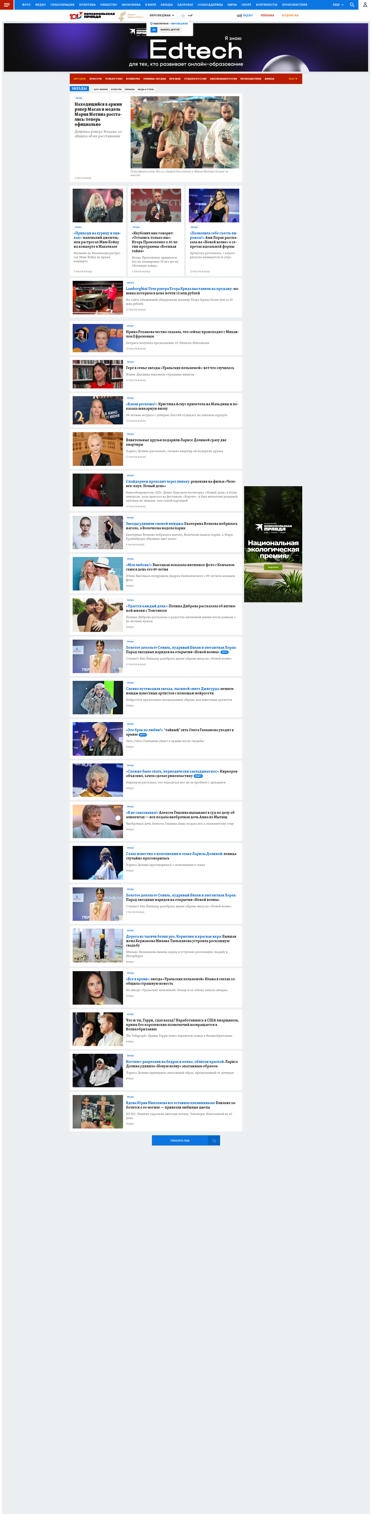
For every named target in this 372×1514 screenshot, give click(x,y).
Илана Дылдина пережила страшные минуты (160, 374)
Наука (232, 5)
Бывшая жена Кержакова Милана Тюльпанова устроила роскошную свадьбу (181, 941)
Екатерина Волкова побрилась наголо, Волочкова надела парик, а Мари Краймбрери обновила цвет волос (179, 537)
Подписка (290, 15)
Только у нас (114, 78)
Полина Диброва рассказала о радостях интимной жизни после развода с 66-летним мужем (181, 619)
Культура (116, 89)
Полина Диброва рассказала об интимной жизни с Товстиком (181, 608)
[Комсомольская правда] (92, 15)
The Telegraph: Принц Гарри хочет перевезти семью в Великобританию (179, 1036)
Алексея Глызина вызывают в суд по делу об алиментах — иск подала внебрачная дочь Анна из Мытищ (180, 814)
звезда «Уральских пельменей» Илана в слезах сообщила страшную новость (181, 981)
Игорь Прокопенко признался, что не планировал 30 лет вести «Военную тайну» (155, 261)
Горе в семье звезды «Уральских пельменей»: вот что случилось (180, 368)
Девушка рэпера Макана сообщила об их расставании (99, 133)
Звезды (167, 5)
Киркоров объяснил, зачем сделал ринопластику (181, 773)
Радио (248, 15)
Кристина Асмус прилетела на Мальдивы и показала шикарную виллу (182, 406)
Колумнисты (266, 5)
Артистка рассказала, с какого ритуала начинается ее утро (212, 255)
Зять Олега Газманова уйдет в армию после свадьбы (165, 741)
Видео (40, 5)
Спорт (246, 5)
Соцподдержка (210, 5)
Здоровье (185, 5)
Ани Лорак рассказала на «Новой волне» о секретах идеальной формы (214, 240)
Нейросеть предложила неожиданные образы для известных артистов (179, 700)
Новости (96, 78)
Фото (26, 5)
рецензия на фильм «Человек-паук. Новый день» (181, 483)
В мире (150, 5)
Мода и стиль (146, 89)
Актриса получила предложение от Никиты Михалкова (167, 343)
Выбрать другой (170, 29)
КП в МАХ (175, 78)
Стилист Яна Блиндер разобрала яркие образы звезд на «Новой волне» (179, 658)
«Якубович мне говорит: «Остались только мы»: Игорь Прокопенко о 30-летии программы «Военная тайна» (155, 242)
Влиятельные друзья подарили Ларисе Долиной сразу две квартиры (176, 442)
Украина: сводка (154, 78)
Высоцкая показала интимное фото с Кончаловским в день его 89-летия (180, 567)
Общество (108, 5)
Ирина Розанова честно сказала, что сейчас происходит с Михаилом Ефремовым (182, 334)
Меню (7, 5)
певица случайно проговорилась (181, 856)
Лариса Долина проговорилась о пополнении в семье (165, 865)
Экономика (131, 5)
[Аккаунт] (365, 5)
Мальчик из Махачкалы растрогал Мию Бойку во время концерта (97, 257)
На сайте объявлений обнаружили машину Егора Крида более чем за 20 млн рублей (179, 302)
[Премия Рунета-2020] (129, 15)
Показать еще (179, 1140)
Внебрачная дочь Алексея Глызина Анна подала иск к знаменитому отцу (180, 824)
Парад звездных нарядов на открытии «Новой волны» (181, 649)
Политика (87, 5)
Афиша (269, 78)
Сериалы (130, 89)
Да (153, 29)
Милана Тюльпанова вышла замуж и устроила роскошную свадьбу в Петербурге (176, 954)
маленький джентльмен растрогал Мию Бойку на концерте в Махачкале (97, 240)
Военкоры (133, 78)
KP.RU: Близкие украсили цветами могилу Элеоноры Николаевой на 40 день (179, 1116)
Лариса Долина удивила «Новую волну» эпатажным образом (182, 1063)
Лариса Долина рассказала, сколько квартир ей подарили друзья (174, 451)
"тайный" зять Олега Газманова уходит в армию (180, 732)
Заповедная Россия (223, 78)
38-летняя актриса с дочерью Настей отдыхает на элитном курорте (176, 415)
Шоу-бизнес (101, 89)
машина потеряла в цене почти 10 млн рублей (182, 290)
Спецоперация (62, 5)
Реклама (267, 15)
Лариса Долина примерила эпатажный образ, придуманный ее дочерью (180, 1073)
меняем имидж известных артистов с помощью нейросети (179, 690)
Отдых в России (195, 78)
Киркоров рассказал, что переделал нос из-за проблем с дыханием (176, 782)
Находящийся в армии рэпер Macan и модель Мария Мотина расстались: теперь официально (98, 114)
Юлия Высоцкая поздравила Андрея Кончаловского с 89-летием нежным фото (180, 578)
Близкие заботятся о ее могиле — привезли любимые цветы (181, 1105)
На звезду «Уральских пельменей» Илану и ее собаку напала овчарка (176, 990)
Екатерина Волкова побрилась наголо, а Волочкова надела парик (182, 525)
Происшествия (294, 5)
